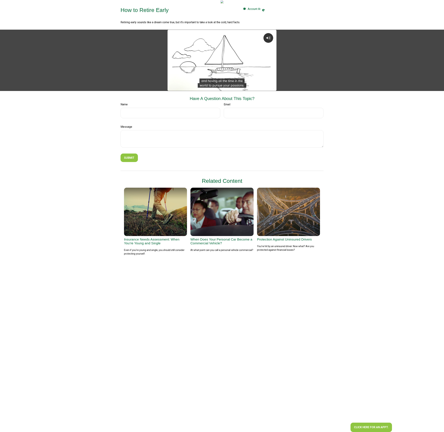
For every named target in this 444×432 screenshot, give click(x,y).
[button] (177, 9)
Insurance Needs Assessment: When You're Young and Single (152, 241)
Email (227, 104)
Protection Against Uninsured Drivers (284, 239)
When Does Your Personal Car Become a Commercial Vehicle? (221, 241)
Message (126, 126)
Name (124, 104)
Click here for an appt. (371, 427)
